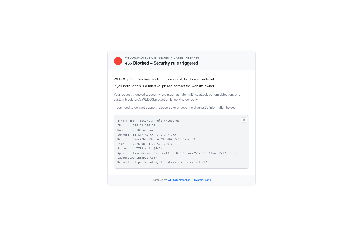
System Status (203, 180)
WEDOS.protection (179, 180)
